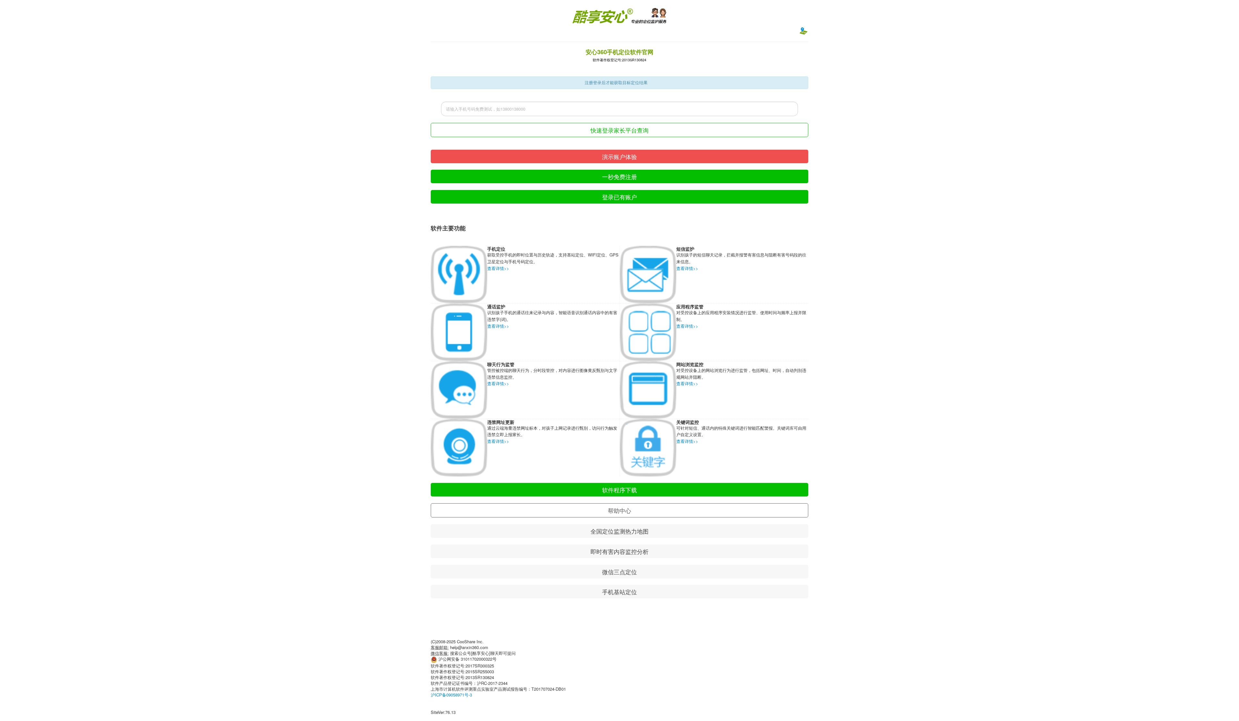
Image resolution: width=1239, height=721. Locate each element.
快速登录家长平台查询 (619, 130)
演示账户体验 (619, 156)
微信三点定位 (619, 571)
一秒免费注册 (619, 176)
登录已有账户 (619, 197)
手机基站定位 (619, 591)
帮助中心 (619, 510)
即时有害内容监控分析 (619, 551)
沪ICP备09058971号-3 (451, 695)
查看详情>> (498, 268)
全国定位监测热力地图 (619, 531)
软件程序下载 (619, 490)
